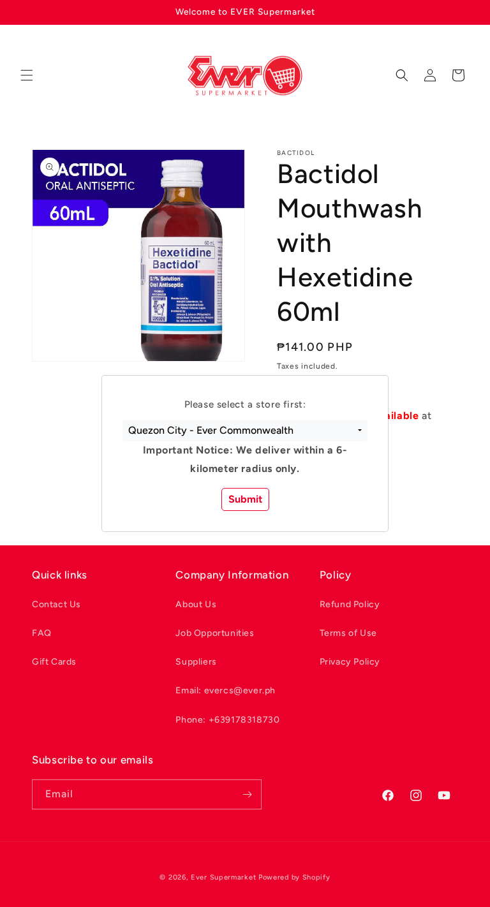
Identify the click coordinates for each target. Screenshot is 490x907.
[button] (244, 430)
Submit (245, 499)
